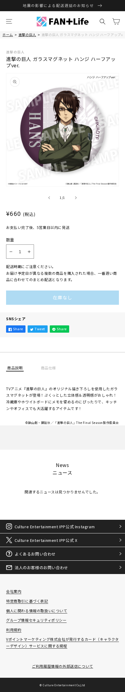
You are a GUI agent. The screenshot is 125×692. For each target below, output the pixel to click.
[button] (9, 21)
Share (18, 328)
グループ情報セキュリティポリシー (36, 620)
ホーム (7, 34)
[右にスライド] (76, 197)
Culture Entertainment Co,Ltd (64, 685)
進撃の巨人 (27, 34)
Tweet (40, 328)
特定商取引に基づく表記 (27, 600)
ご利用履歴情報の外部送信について (62, 666)
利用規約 (13, 629)
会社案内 (13, 591)
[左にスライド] (49, 197)
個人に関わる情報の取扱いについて (36, 610)
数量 (10, 240)
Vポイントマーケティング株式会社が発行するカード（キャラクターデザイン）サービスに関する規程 (62, 642)
